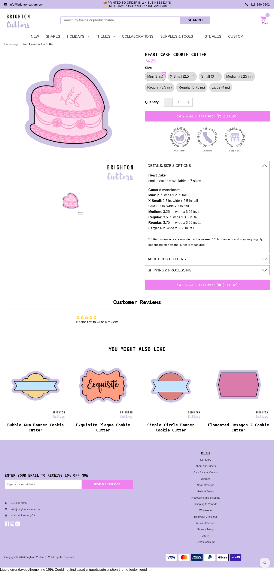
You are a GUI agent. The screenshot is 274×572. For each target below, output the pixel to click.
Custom (235, 36)
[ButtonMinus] (168, 102)
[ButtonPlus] (188, 102)
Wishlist (205, 478)
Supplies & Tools (176, 36)
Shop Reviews (205, 485)
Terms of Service (205, 523)
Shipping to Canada (205, 504)
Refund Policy (205, 491)
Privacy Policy (205, 529)
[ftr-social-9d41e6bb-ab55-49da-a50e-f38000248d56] (18, 524)
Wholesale (205, 510)
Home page (11, 44)
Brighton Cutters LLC (37, 557)
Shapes (53, 36)
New (35, 36)
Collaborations (137, 36)
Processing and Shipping (205, 497)
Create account (205, 542)
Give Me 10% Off (107, 484)
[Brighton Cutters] (18, 20)
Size (148, 68)
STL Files (213, 36)
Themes (103, 36)
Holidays (75, 36)
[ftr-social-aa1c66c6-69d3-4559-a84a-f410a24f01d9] (7, 524)
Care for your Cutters (206, 472)
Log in (205, 535)
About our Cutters (205, 466)
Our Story (205, 459)
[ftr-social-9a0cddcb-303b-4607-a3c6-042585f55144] (12, 524)
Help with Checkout (205, 516)
